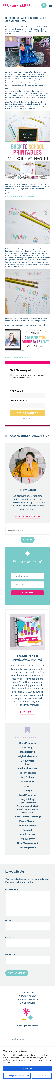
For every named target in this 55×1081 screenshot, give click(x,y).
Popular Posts (27, 834)
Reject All (42, 1075)
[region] (27, 1064)
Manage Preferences (16, 1075)
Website (10, 954)
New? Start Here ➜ (27, 516)
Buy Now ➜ (27, 712)
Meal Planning (27, 795)
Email (9, 937)
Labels (27, 786)
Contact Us (27, 992)
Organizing (40, 436)
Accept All (27, 1068)
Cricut (27, 764)
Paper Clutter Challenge (27, 816)
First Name (16, 391)
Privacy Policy (27, 995)
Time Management (27, 843)
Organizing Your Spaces (27, 809)
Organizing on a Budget (27, 806)
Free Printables (27, 773)
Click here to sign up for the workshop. (19, 197)
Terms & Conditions (27, 999)
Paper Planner (27, 821)
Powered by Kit (27, 418)
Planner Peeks (27, 825)
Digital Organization (27, 803)
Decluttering (27, 752)
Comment (11, 889)
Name (9, 920)
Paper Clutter (27, 812)
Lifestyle (27, 790)
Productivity (27, 839)
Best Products (27, 743)
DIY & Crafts (27, 761)
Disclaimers (27, 1002)
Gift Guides (27, 777)
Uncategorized (27, 847)
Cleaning (27, 747)
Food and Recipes (27, 768)
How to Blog (27, 781)
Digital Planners (27, 756)
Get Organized (27, 413)
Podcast (27, 830)
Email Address (18, 401)
